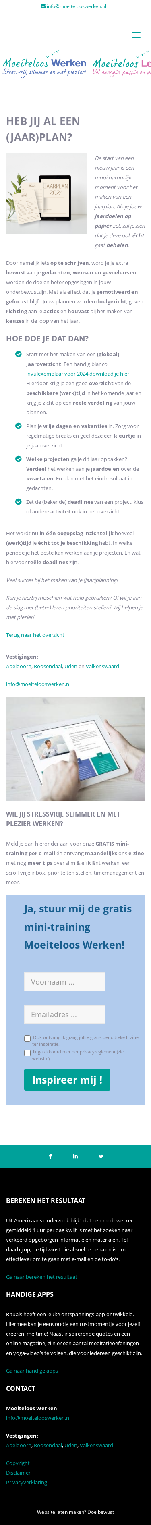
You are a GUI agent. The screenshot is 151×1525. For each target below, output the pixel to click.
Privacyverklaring (26, 1482)
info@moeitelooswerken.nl (76, 6)
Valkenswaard (102, 666)
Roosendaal (48, 666)
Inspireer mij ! (67, 1080)
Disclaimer (18, 1472)
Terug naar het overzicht (35, 634)
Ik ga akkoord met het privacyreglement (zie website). (77, 1055)
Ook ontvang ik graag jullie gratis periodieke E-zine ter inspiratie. (85, 1040)
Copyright (18, 1463)
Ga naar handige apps (32, 1370)
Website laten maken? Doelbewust (75, 1511)
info (10, 684)
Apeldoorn (18, 666)
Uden (71, 666)
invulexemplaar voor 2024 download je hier (77, 373)
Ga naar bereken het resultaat (41, 1276)
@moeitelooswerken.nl (42, 684)
